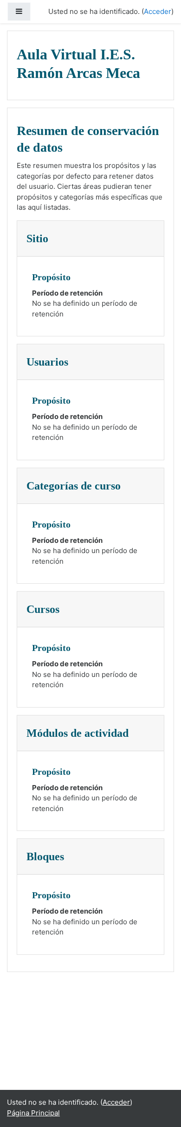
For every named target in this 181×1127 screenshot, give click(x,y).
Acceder (157, 11)
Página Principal (33, 1112)
